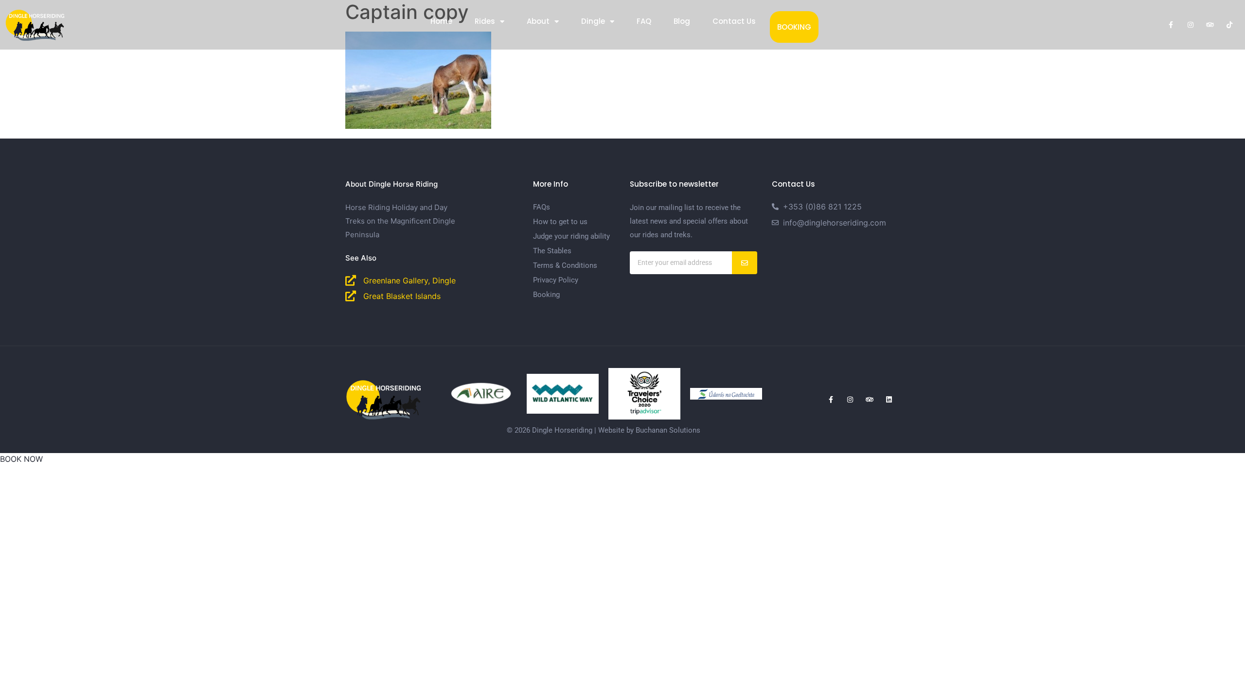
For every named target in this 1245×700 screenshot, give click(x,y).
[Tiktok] (1229, 25)
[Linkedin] (889, 399)
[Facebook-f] (1171, 25)
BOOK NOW (21, 459)
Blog (682, 21)
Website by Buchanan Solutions (649, 430)
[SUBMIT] (745, 262)
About (538, 21)
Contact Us (734, 21)
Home (441, 21)
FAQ (644, 21)
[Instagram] (1190, 25)
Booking (794, 27)
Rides (485, 21)
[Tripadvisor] (1210, 25)
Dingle (593, 21)
